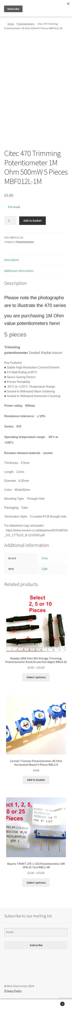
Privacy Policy (13, 991)
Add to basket (32, 220)
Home (11, 23)
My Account (12, 1005)
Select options (36, 677)
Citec (45, 558)
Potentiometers (26, 23)
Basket (55, 1002)
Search (36, 1005)
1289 (44, 569)
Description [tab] (11, 260)
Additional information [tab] (19, 271)
